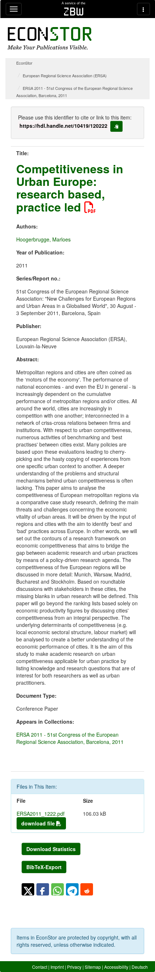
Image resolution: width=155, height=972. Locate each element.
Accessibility (116, 967)
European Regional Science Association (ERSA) (65, 75)
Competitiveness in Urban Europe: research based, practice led (69, 187)
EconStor (24, 63)
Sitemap (93, 967)
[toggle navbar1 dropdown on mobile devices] (14, 9)
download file (38, 823)
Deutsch (140, 967)
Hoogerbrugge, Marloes (43, 239)
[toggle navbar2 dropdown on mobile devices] (143, 9)
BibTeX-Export (44, 867)
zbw (73, 11)
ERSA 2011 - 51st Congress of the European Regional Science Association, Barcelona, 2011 (70, 738)
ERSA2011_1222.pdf (41, 813)
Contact (39, 967)
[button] (28, 889)
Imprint (57, 967)
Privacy (74, 967)
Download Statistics (51, 849)
